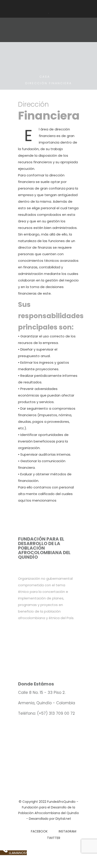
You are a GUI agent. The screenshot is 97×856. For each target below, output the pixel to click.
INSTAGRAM (67, 831)
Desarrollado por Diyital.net (50, 818)
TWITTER (53, 838)
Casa (44, 77)
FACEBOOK (39, 831)
